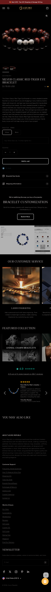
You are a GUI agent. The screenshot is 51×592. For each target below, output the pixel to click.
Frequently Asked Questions (11, 469)
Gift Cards (5, 524)
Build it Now (25, 217)
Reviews (5, 520)
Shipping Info (6, 476)
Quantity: (5, 148)
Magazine (5, 539)
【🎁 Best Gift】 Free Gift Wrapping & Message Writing (25, 2)
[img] (31, 382)
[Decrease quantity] (5, 152)
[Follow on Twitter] (10, 571)
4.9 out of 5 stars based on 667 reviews (25, 374)
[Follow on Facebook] (4, 571)
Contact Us (6, 498)
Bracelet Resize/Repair (9, 483)
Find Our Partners (8, 542)
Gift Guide (5, 531)
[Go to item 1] (5, 68)
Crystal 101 (6, 528)
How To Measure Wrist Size (11, 472)
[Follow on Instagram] (16, 571)
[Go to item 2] (13, 68)
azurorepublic (6, 76)
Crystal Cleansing (8, 494)
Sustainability (7, 513)
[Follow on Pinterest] (22, 571)
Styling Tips (6, 535)
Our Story (5, 509)
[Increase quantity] (14, 152)
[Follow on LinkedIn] (28, 571)
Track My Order (7, 480)
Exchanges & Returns (9, 487)
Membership (6, 517)
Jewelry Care (6, 491)
